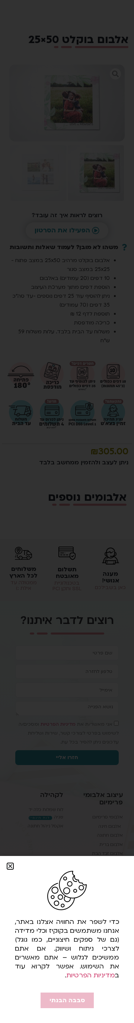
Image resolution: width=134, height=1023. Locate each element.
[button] (10, 866)
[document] (67, 511)
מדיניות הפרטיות (90, 975)
